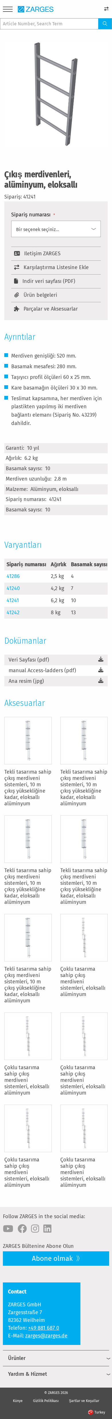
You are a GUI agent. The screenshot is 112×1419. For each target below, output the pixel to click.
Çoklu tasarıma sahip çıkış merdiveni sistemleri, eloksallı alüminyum (82, 981)
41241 (13, 600)
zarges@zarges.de (46, 1336)
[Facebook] (22, 1228)
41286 (13, 576)
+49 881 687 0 (43, 1328)
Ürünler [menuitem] (17, 1358)
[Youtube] (8, 1228)
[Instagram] (35, 1228)
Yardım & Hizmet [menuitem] (27, 1374)
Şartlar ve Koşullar (84, 1401)
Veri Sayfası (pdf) (29, 660)
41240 (13, 588)
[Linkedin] (47, 1228)
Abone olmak (53, 1258)
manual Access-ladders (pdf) (42, 670)
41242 (13, 612)
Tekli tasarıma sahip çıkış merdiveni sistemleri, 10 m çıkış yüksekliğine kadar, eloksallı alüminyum (27, 788)
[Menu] (8, 10)
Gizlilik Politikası (46, 1401)
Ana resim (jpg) (26, 681)
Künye (18, 1401)
